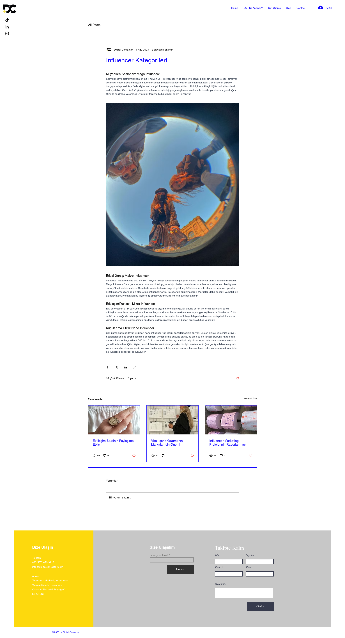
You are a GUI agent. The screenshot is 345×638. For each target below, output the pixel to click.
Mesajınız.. (220, 583)
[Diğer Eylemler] (237, 49)
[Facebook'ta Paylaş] (107, 367)
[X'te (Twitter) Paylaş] (116, 367)
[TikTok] (7, 20)
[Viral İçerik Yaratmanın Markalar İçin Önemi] (172, 419)
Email (218, 567)
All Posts (94, 25)
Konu (248, 567)
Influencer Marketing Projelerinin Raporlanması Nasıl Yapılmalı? (227, 442)
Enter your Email (159, 555)
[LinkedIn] (7, 27)
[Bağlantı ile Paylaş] (134, 367)
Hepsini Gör (250, 398)
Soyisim (250, 555)
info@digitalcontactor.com (47, 566)
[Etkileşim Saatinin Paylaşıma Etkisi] (114, 419)
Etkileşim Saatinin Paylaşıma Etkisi (113, 442)
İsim (217, 555)
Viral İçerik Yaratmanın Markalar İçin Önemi (167, 442)
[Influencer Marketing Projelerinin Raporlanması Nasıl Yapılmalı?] (231, 419)
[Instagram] (7, 33)
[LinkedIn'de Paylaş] (125, 367)
